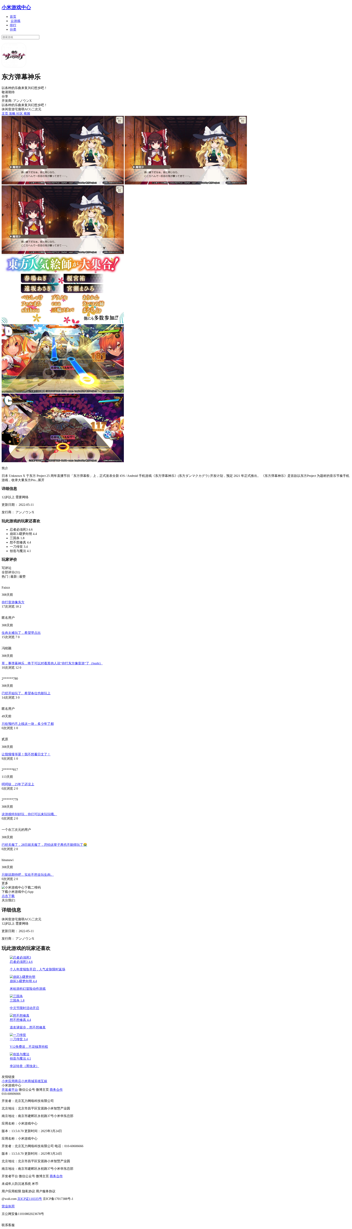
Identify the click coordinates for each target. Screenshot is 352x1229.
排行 (13, 25)
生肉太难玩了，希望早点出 (21, 632)
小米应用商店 (11, 1081)
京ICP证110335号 (29, 1198)
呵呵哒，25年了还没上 (18, 784)
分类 (13, 29)
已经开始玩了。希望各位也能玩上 (26, 693)
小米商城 (27, 1081)
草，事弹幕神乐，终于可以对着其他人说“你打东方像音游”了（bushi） (52, 663)
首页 (13, 16)
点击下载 (8, 896)
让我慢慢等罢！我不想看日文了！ (26, 754)
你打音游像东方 (13, 602)
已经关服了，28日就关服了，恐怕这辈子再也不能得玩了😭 (44, 844)
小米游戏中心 (16, 7)
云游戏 (15, 21)
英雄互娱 (40, 1081)
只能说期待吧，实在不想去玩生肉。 (28, 874)
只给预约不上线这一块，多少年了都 (28, 723)
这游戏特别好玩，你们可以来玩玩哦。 (29, 814)
